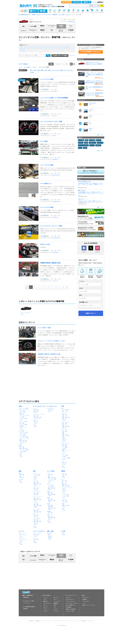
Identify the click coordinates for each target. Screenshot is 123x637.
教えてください (82, 190)
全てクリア (72, 55)
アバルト (98, 140)
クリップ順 (64, 64)
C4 (37, 47)
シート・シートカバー (37, 496)
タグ (55, 607)
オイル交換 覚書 (44, 328)
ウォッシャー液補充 (66, 458)
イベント (45, 597)
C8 (57, 47)
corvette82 (54, 159)
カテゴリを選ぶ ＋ (24, 64)
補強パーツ (21, 473)
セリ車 (53, 135)
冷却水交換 (50, 506)
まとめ (55, 609)
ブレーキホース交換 (24, 436)
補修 (63, 432)
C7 (52, 47)
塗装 (38, 70)
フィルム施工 (65, 447)
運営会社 (31, 620)
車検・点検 (50, 531)
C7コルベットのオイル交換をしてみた (52, 341)
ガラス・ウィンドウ (65, 443)
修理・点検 (36, 411)
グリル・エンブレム (65, 422)
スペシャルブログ (70, 601)
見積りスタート (91, 313)
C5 (42, 47)
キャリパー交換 (23, 433)
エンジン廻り (61, 14)
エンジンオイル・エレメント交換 (51, 226)
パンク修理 (22, 416)
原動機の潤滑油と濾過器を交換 (50, 263)
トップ (20, 67)
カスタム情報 (33, 26)
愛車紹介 (42, 26)
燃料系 (48, 497)
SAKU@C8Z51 (55, 201)
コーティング (21, 538)
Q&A (52, 30)
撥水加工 (64, 448)
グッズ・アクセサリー (39, 531)
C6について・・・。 (83, 199)
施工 (20, 480)
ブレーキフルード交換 (24, 437)
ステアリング (35, 480)
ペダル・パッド (36, 487)
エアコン (35, 473)
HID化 (63, 436)
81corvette (54, 252)
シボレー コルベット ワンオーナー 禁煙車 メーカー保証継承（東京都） (94, 74)
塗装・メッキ (22, 412)
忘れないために (45, 244)
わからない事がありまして (84, 181)
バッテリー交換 (65, 494)
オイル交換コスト (46, 183)
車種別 (33, 14)
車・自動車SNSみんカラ (25, 14)
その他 (32, 72)
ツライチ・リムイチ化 (24, 415)
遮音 (35, 420)
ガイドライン (70, 620)
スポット (45, 605)
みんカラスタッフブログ (72, 603)
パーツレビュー (52, 26)
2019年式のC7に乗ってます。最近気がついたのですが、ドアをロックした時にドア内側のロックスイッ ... (90, 185)
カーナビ (35, 408)
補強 (20, 471)
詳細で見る (71, 64)
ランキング (23, 30)
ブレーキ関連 (21, 430)
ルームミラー (35, 513)
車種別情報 (26, 597)
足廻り (21, 406)
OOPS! (90, 115)
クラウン (81, 142)
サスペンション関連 (23, 421)
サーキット (46, 611)
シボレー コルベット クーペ (92, 62)
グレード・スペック (61, 30)
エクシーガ (100, 142)
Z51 (68, 47)
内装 (34, 471)
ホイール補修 (22, 411)
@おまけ (91, 128)
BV (89, 122)
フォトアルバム (47, 603)
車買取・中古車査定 (70, 609)
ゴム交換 (64, 456)
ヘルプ (94, 2)
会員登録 (84, 599)
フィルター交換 (37, 474)
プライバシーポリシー (47, 620)
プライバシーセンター (59, 620)
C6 (47, 47)
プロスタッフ (92, 142)
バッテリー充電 (65, 496)
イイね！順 (57, 64)
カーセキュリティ (52, 406)
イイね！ (45, 609)
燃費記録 (42, 30)
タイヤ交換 (92, 140)
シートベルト (35, 502)
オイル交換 (44, 141)
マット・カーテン (36, 509)
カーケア (21, 531)
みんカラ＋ (68, 597)
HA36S (85, 147)
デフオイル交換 (23, 451)
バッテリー (63, 493)
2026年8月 (98, 145)
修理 (35, 477)
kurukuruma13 (54, 175)
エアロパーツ (64, 413)
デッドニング (36, 418)
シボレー (39, 14)
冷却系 (48, 503)
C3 (32, 47)
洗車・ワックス (22, 533)
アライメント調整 (23, 418)
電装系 (63, 471)
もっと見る (100, 134)
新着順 (51, 64)
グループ (45, 607)
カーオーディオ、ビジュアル (39, 414)
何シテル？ (56, 597)
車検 (49, 534)
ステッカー (35, 538)
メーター (63, 473)
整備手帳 (55, 14)
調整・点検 (22, 414)
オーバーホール (68, 70)
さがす (55, 599)
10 (63, 287)
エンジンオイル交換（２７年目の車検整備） (54, 97)
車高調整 (21, 426)
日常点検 (50, 537)
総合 (23, 26)
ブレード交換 (65, 455)
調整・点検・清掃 (46, 70)
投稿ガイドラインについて (88, 605)
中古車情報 (70, 30)
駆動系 (20, 445)
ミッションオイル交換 (24, 449)
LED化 (63, 438)
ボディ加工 (21, 479)
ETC (62, 479)
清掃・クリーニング (66, 450)
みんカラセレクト (70, 599)
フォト (70, 26)
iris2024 (55, 217)
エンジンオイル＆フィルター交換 (51, 121)
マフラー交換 (50, 485)
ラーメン (92, 145)
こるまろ (53, 116)
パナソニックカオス (83, 145)
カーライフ (56, 611)
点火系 (48, 514)
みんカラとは (85, 597)
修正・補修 (64, 446)
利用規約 (37, 620)
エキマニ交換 (50, 486)
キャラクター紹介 (70, 611)
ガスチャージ (36, 476)
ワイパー (63, 453)
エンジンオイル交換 (44, 67)
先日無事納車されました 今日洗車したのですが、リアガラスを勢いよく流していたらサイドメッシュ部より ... (90, 193)
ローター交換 (22, 435)
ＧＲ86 (86, 142)
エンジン (68, 14)
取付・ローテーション (24, 409)
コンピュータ (64, 499)
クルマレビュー (33, 30)
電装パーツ (63, 482)
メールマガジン (86, 601)
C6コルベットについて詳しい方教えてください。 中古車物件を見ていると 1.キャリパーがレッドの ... (90, 201)
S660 (87, 140)
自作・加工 (36, 421)
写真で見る (74, 64)
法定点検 (50, 536)
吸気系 (48, 491)
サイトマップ (90, 620)
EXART (54, 91)
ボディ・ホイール (23, 534)
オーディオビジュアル (39, 406)
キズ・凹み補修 (65, 409)
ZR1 (62, 47)
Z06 (23, 50)
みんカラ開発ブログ (70, 605)
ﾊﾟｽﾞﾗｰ (80, 147)
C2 (27, 47)
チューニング (65, 502)
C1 (22, 47)
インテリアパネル (36, 518)
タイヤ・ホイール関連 (23, 408)
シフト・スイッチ (36, 491)
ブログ (44, 599)
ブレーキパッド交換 (24, 432)
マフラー (49, 483)
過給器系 (49, 511)
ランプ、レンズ (64, 429)
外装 (62, 406)
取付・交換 (33, 70)
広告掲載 (83, 620)
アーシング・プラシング (67, 487)
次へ (67, 287)
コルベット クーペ (46, 14)
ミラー (62, 461)
